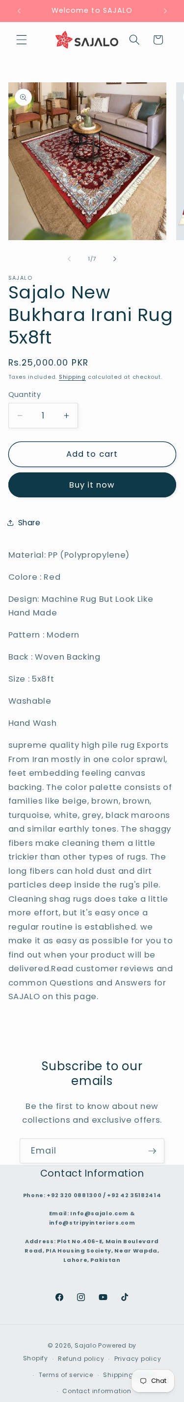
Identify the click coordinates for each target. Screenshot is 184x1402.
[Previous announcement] (19, 11)
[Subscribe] (152, 1151)
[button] (21, 39)
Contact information (96, 1391)
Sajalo (86, 1345)
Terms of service (66, 1375)
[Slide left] (69, 259)
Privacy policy (137, 1358)
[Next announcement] (165, 11)
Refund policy (81, 1358)
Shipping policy (129, 1375)
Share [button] (29, 522)
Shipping (72, 377)
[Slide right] (115, 259)
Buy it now (92, 485)
